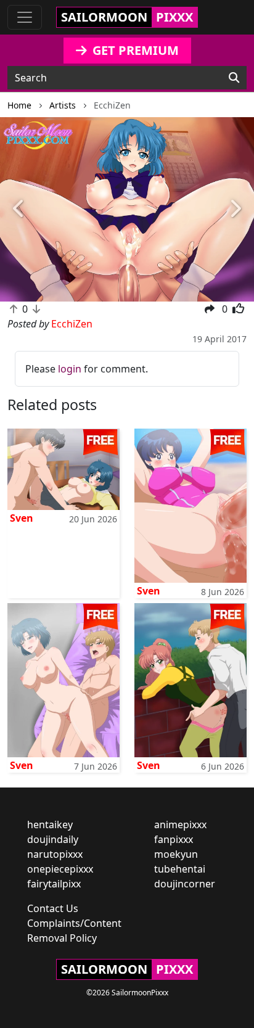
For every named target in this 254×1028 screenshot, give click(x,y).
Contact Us (52, 908)
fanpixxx (173, 839)
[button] (19, 209)
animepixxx (180, 824)
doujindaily (52, 839)
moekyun (176, 854)
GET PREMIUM (134, 50)
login (69, 369)
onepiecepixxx (60, 869)
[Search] (234, 77)
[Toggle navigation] (24, 17)
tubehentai (179, 869)
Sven (21, 518)
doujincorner (184, 883)
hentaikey (50, 824)
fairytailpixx (54, 883)
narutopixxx (55, 854)
